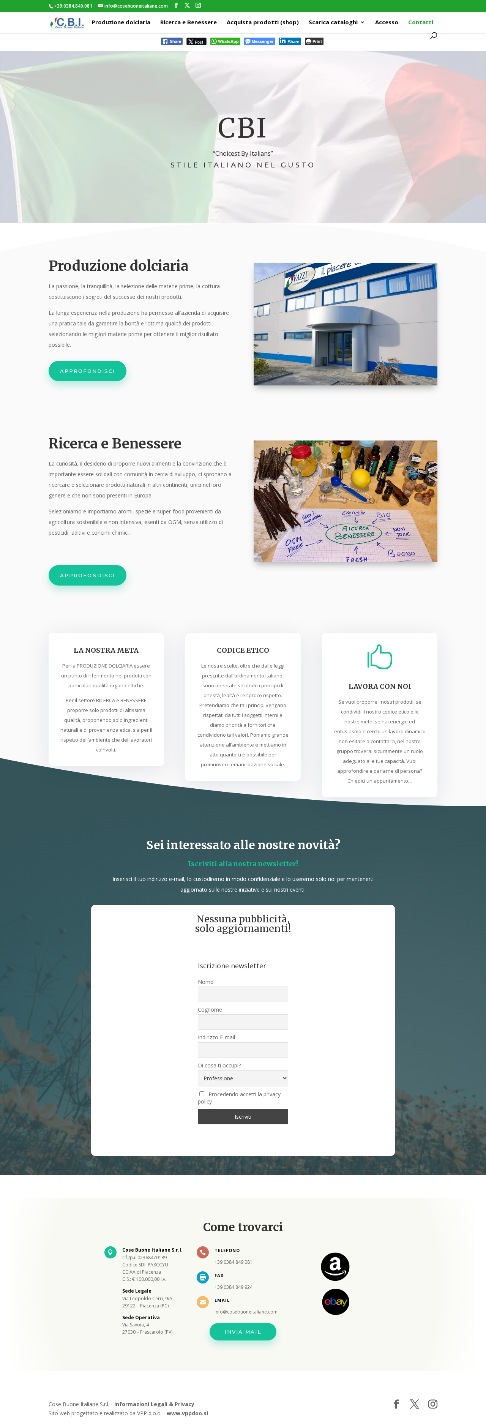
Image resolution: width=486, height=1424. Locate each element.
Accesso (386, 22)
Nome (205, 981)
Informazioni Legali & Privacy (154, 1404)
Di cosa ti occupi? (219, 1065)
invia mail (243, 1332)
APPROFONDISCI (87, 371)
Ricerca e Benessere (188, 22)
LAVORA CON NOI (380, 686)
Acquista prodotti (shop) (263, 22)
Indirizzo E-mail (216, 1037)
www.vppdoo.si (187, 1413)
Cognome (210, 1009)
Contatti (420, 22)
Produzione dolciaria (121, 22)
